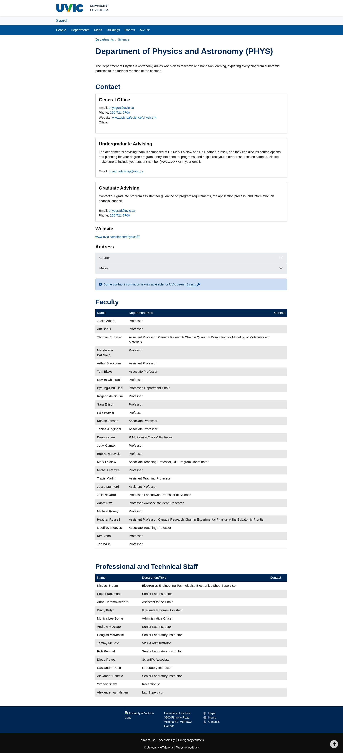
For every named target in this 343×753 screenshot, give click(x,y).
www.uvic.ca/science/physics (132, 117)
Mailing (104, 268)
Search (62, 20)
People (61, 30)
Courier (104, 258)
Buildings (113, 30)
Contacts (214, 721)
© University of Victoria (158, 747)
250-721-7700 (120, 112)
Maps (98, 30)
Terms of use (147, 740)
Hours (212, 717)
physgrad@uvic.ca (122, 210)
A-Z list (145, 30)
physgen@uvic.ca (121, 108)
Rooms (130, 30)
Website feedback (187, 747)
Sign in (194, 284)
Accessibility (167, 740)
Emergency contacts (191, 740)
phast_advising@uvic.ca (126, 171)
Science (123, 39)
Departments (80, 30)
